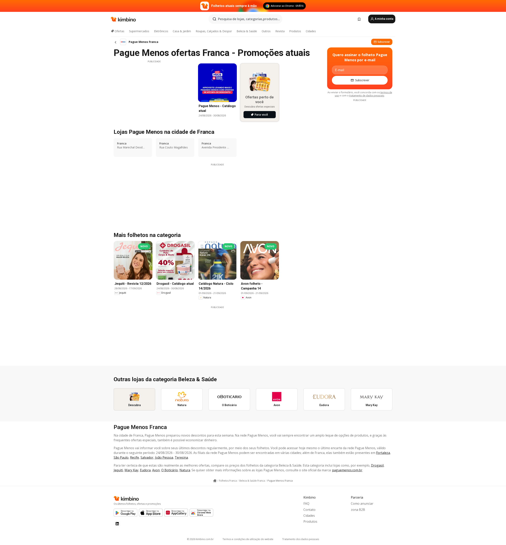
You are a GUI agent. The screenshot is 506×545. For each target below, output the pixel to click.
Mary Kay (131, 470)
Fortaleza (383, 453)
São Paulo (121, 457)
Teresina (181, 457)
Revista (280, 31)
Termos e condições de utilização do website (248, 539)
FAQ (306, 503)
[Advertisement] (154, 90)
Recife (134, 457)
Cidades (311, 31)
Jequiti (118, 470)
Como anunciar (362, 503)
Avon (156, 470)
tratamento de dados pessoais (366, 95)
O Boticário (169, 470)
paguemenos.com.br (347, 470)
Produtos (295, 31)
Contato (309, 509)
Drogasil (377, 465)
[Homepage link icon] (214, 480)
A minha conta (383, 18)
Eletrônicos (161, 31)
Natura (184, 470)
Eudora (145, 470)
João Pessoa (164, 457)
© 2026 (200, 539)
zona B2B (358, 509)
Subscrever (384, 41)
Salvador (147, 457)
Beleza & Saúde (247, 31)
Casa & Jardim (182, 31)
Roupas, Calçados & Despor (214, 31)
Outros (266, 31)
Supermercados (139, 31)
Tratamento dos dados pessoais (300, 539)
